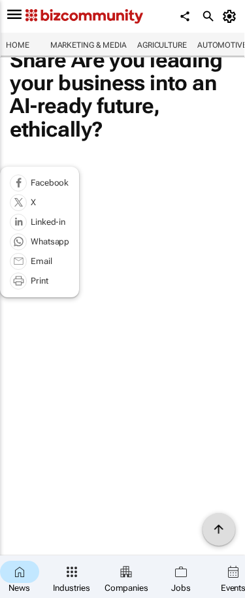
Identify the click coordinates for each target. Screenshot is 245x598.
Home (17, 45)
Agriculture (162, 45)
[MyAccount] (231, 16)
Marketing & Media (88, 45)
